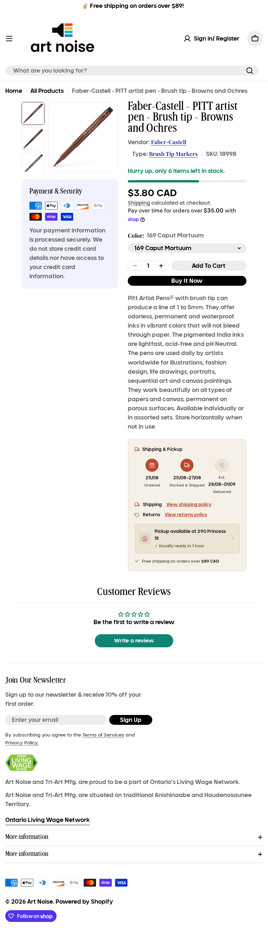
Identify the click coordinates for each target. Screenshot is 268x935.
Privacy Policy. (22, 743)
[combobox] (132, 71)
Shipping (139, 202)
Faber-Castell (168, 141)
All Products (47, 90)
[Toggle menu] (9, 38)
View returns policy (186, 515)
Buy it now (187, 280)
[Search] (250, 71)
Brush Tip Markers (173, 153)
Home (13, 90)
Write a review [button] (134, 640)
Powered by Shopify (84, 901)
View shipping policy (188, 504)
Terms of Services (103, 735)
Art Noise (40, 901)
